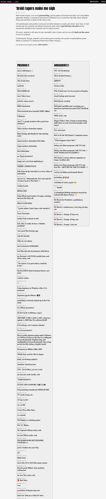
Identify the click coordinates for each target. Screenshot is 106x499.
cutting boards (22, 186)
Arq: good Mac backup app (27, 230)
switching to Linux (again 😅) (65, 182)
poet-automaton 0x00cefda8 (27, 246)
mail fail (20, 85)
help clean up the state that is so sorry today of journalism (34, 172)
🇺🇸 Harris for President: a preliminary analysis (68, 200)
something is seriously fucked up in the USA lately (33, 301)
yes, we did (21, 405)
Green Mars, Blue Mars (26, 410)
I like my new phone (24, 241)
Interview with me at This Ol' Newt (30, 495)
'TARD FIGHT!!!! (24, 379)
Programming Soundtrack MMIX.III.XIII (33, 389)
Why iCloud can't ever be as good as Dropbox (71, 91)
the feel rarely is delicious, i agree (29, 312)
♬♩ (19, 283)
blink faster (21, 457)
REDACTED (22, 191)
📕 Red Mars (22, 480)
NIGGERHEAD (23, 91)
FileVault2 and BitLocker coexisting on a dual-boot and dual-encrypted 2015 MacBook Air (71, 108)
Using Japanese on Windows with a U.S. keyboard (32, 289)
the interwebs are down (25, 75)
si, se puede (21, 415)
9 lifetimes (21, 116)
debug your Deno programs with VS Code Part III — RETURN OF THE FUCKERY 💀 (71, 166)
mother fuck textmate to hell (28, 218)
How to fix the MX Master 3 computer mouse (71, 135)
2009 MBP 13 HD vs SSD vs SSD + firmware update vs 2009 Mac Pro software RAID (33, 319)
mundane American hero (26, 364)
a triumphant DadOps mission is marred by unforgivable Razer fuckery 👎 (70, 193)
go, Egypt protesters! (25, 156)
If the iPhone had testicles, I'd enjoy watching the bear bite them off (34, 197)
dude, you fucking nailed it (27, 359)
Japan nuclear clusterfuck (27, 146)
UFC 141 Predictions (62, 70)
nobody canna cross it (25, 101)
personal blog (44, 15)
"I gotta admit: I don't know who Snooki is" (34, 208)
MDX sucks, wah (60, 115)
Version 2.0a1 (59, 85)
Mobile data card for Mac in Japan (30, 354)
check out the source (81, 32)
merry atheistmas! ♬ (25, 70)
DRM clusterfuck (23, 106)
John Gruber (42, 44)
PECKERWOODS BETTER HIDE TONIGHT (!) (30, 441)
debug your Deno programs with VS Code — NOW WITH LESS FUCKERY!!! (70, 151)
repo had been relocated (70, 26)
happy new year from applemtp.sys (30, 161)
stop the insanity (23, 236)
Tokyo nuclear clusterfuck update (29, 128)
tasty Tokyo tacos (23, 96)
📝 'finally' (58, 187)
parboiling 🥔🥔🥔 (61, 177)
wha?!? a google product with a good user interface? (33, 122)
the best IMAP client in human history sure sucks (33, 271)
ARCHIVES (94, 2)
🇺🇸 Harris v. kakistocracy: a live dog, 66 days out (71, 208)
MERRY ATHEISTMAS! (26, 166)
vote (18, 485)
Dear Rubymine (23, 151)
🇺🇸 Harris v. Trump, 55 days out (66, 214)
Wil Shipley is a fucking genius (28, 420)
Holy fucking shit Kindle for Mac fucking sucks (32, 134)
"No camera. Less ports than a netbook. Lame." (32, 264)
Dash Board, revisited (62, 101)
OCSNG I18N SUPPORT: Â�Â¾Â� (31, 384)
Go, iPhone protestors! (25, 307)
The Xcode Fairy (23, 80)
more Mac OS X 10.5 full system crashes (32, 462)
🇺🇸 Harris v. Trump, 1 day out (65, 224)
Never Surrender (23, 213)
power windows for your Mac (28, 447)
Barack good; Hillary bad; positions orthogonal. (30, 469)
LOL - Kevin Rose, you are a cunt (29, 369)
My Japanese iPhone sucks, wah (29, 430)
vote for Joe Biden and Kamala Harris (68, 172)
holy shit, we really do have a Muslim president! (31, 224)
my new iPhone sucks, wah (27, 435)
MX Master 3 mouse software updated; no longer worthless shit (69, 158)
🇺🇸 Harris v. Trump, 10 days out (66, 219)
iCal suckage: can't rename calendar (31, 325)
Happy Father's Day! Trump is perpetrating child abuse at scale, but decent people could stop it (70, 122)
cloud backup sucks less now (64, 96)
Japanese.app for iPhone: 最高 (28, 295)
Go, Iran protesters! (24, 330)
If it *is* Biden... (23, 425)
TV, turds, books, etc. (25, 394)
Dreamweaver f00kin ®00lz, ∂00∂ (29, 349)
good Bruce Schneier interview (28, 490)
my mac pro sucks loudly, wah (28, 374)
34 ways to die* (22, 399)
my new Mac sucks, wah (26, 475)
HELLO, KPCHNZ (24, 203)
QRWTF (57, 80)
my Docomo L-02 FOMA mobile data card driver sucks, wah (33, 257)
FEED (103, 2)
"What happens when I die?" (65, 140)
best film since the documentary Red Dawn (33, 251)
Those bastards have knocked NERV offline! (33, 111)
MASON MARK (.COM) (10, 2)
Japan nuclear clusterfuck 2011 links (31, 141)
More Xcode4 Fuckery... (63, 75)
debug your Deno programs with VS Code (69, 145)
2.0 (18, 452)
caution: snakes (23, 278)
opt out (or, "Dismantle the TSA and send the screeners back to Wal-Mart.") (34, 179)
